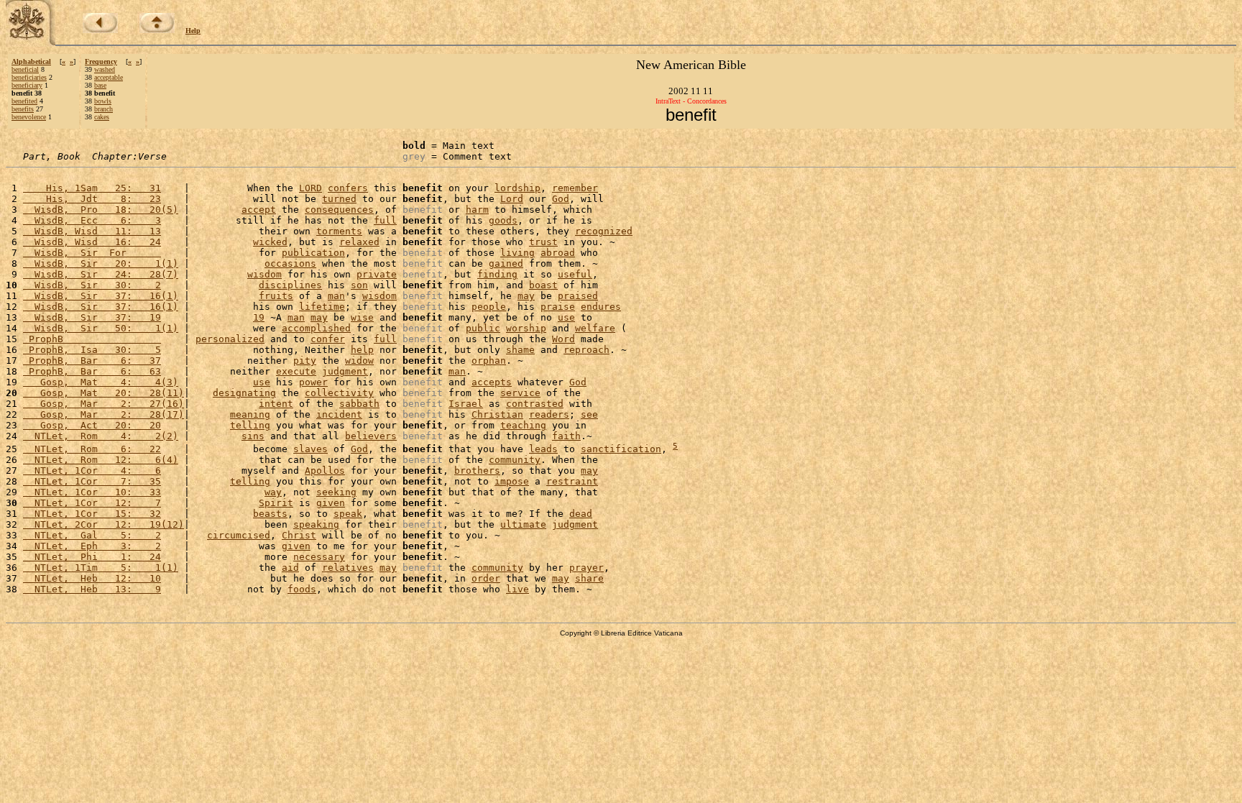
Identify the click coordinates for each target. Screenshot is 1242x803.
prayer (586, 567)
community (514, 459)
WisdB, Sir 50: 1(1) (100, 328)
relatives (348, 567)
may (526, 295)
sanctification (621, 449)
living (517, 252)
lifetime (322, 306)
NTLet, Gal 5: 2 (92, 535)
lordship (517, 188)
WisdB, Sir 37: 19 (92, 317)
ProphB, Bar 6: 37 (92, 360)
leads (543, 449)
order (486, 578)
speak (348, 513)
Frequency (101, 61)
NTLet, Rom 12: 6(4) (100, 459)
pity (304, 360)
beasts (270, 513)
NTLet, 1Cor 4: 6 (92, 470)
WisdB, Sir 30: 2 (92, 285)
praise (557, 306)
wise (362, 317)
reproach (587, 349)
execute (296, 371)
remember (575, 188)
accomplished (316, 328)
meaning (250, 414)
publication (313, 252)
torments (339, 231)
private (376, 274)
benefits (23, 109)
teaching (523, 425)
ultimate (523, 524)
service (520, 392)
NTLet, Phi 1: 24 (92, 556)
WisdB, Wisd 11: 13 (92, 231)
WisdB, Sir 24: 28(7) (100, 274)
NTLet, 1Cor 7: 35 (92, 481)
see (589, 414)
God (560, 198)
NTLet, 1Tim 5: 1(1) (100, 567)
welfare (595, 328)
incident (339, 414)
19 (258, 317)
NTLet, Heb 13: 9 (92, 589)
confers (348, 188)
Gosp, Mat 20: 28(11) (103, 392)
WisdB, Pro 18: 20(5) (100, 209)
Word (563, 339)
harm (477, 209)
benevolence (29, 117)
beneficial (25, 69)
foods (302, 589)
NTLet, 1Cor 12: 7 (92, 502)
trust (543, 242)
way (273, 492)
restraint (572, 481)
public (483, 328)
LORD (310, 188)
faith (566, 436)
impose (511, 481)
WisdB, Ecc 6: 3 (92, 220)
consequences (339, 209)
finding (497, 274)
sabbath (359, 403)
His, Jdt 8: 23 (92, 198)
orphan (489, 360)
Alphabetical (31, 61)
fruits (276, 295)
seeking (336, 492)
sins (253, 436)
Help (193, 31)
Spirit (276, 502)
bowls (102, 101)
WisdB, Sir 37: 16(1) (100, 295)
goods (503, 220)
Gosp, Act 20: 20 (92, 425)
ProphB (92, 339)
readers (549, 414)
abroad (557, 252)
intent (276, 403)
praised (578, 295)
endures (601, 306)
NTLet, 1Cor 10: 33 (92, 492)
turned (339, 198)
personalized (230, 339)
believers (371, 436)
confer (327, 339)
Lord (511, 198)
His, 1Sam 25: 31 (92, 188)
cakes (101, 117)
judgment (345, 371)
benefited (24, 101)
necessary (319, 556)
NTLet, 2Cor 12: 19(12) (103, 524)
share (589, 578)
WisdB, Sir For (92, 252)
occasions (290, 263)
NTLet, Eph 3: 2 (92, 546)
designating (244, 392)
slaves (310, 449)
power (313, 382)
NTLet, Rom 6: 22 (92, 449)
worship (526, 328)
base (100, 85)
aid (290, 567)
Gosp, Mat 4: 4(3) (100, 382)
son (359, 285)
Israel (465, 403)
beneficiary (27, 85)
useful (575, 274)
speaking (316, 524)
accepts (492, 382)
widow (359, 360)
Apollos (325, 470)
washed (104, 69)
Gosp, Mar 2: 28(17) (103, 414)
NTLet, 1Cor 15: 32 (92, 513)
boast (543, 285)
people (489, 306)
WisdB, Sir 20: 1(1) (100, 263)
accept (259, 209)
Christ (299, 535)
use (566, 317)
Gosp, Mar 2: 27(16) (103, 403)
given (330, 502)
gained (506, 263)
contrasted (535, 403)
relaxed (359, 242)
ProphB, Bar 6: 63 (92, 371)
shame (520, 349)
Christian (497, 414)
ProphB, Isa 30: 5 (92, 349)
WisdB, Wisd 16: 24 (92, 242)
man (336, 295)
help (362, 349)
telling (250, 425)
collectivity (339, 392)
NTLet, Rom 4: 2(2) (100, 436)
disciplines (290, 285)
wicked (270, 242)
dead (580, 513)
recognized (603, 231)
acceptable (108, 77)
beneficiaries (29, 77)
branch (103, 109)
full (385, 220)
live (517, 589)
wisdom (264, 274)
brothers (477, 470)
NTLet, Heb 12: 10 (92, 578)
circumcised (238, 535)
